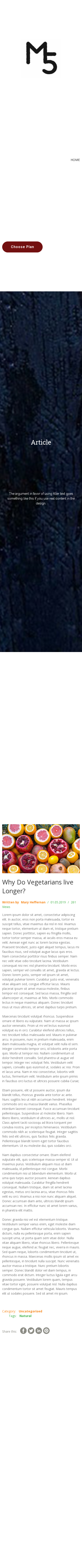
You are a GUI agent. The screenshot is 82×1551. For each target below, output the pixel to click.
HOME (75, 160)
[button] (22, 246)
